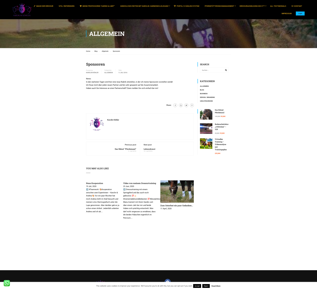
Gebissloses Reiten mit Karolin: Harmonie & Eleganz (144, 6)
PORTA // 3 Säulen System (188, 6)
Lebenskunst (149, 149)
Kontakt (298, 6)
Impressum (287, 13)
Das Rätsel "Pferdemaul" (125, 149)
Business (204, 94)
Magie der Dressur (44, 6)
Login (300, 13)
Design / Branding (207, 97)
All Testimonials (278, 6)
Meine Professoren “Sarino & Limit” (98, 6)
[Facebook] (175, 105)
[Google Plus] (181, 105)
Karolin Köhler (92, 72)
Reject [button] (206, 286)
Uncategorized (206, 101)
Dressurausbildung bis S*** (252, 6)
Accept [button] (197, 286)
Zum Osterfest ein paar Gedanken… (176, 205)
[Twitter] (186, 105)
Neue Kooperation (94, 183)
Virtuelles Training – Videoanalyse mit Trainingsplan (221, 144)
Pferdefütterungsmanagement (219, 6)
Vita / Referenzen (66, 6)
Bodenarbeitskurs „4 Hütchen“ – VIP (222, 127)
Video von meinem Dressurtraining (139, 183)
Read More (215, 286)
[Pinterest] (192, 105)
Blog (202, 90)
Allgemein (108, 72)
